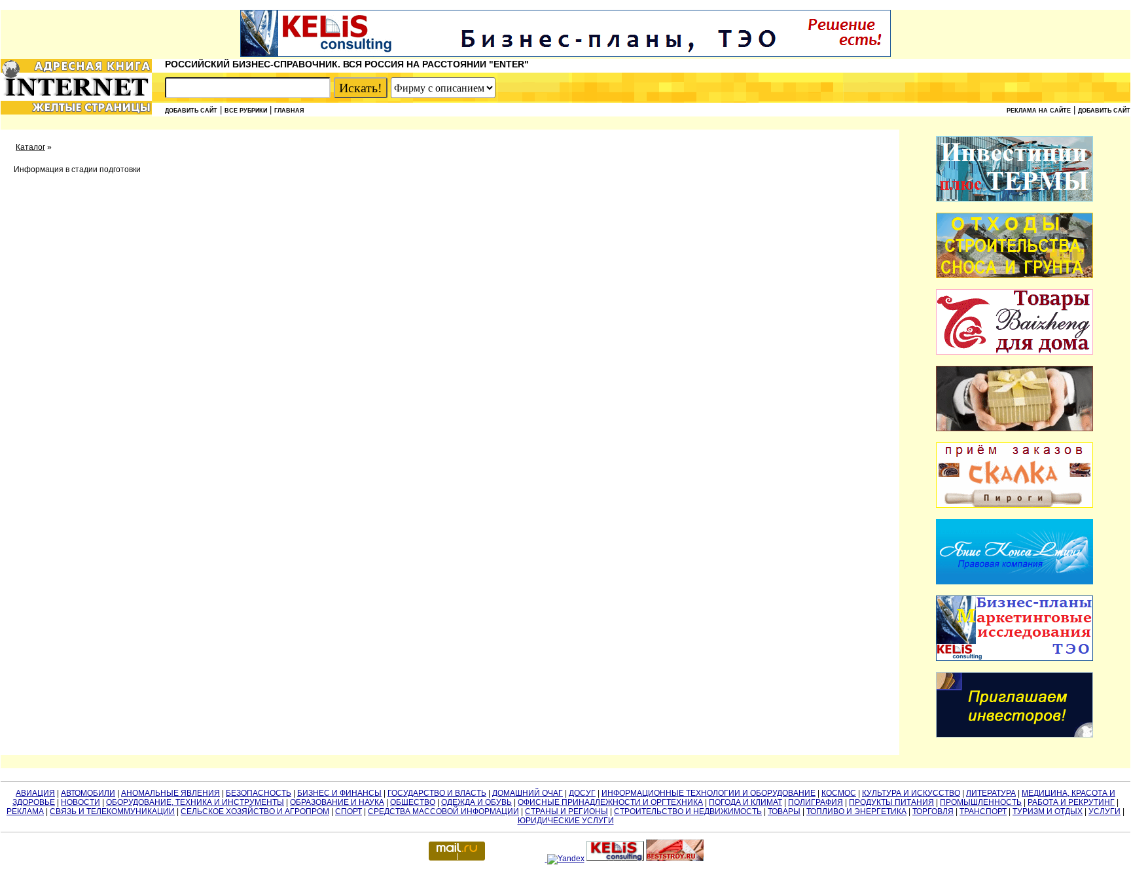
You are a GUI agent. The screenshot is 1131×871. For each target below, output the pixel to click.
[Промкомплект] (1014, 275)
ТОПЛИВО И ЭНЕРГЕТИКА (856, 811)
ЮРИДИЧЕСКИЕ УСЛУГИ (566, 820)
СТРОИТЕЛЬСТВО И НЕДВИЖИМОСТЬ (688, 811)
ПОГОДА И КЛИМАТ (745, 802)
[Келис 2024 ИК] (1014, 658)
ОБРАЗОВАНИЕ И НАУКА (337, 802)
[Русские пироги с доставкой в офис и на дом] (1014, 505)
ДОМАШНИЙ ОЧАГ (527, 793)
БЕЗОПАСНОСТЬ (258, 793)
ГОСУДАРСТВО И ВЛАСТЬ (436, 793)
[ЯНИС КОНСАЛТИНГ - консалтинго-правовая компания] (1014, 581)
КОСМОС (838, 793)
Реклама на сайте (1039, 110)
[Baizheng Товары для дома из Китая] (1014, 352)
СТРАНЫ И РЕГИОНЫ (566, 811)
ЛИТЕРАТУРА (991, 793)
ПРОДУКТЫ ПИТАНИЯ (891, 802)
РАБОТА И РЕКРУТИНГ (1071, 802)
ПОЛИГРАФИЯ (815, 802)
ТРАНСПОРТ (983, 811)
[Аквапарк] (1014, 199)
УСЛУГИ (1104, 811)
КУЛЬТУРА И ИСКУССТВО (911, 793)
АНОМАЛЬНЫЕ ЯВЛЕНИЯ (170, 793)
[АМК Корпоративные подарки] (1014, 428)
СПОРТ (348, 811)
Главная (289, 110)
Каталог (30, 147)
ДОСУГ (582, 793)
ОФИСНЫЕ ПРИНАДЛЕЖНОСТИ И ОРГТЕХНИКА (610, 802)
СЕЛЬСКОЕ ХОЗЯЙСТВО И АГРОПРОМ (255, 811)
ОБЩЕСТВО (412, 802)
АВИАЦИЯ (35, 793)
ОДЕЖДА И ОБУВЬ (476, 802)
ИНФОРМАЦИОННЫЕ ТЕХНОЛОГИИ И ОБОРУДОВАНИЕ (708, 793)
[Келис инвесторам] (1014, 734)
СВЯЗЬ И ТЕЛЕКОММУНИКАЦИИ (112, 811)
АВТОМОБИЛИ (88, 793)
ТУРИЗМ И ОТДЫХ (1048, 811)
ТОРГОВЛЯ (933, 811)
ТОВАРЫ (784, 811)
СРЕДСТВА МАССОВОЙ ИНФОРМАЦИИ (443, 811)
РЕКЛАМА (25, 811)
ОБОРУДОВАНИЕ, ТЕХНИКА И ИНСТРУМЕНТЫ (195, 802)
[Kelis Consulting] (565, 54)
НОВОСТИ (80, 802)
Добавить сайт (191, 110)
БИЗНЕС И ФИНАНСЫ (339, 793)
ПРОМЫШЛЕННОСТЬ (981, 802)
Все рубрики (245, 110)
